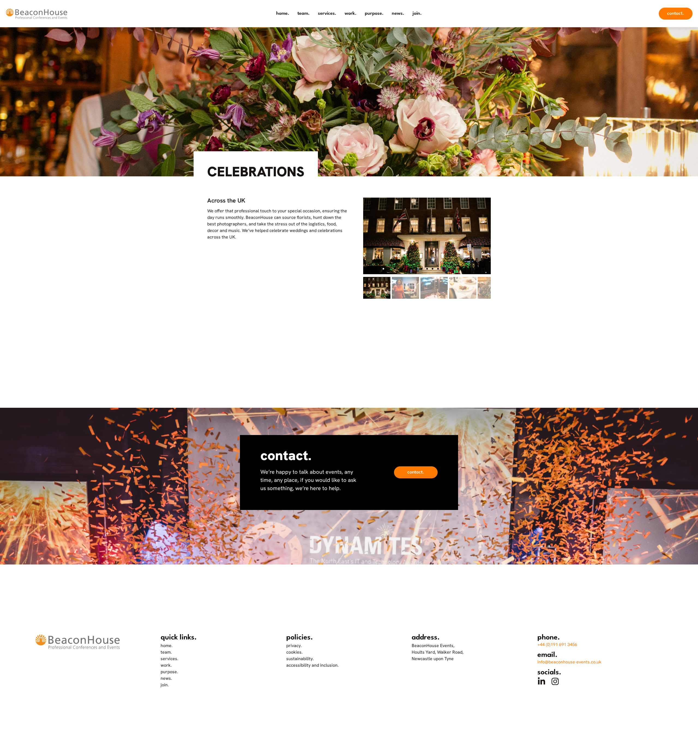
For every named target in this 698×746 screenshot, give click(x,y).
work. (351, 13)
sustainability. (300, 659)
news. (398, 13)
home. (282, 13)
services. (327, 13)
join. (417, 13)
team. (303, 13)
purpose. (374, 13)
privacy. (294, 645)
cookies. (294, 652)
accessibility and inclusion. (312, 665)
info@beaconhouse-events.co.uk (569, 662)
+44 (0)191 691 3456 (557, 644)
